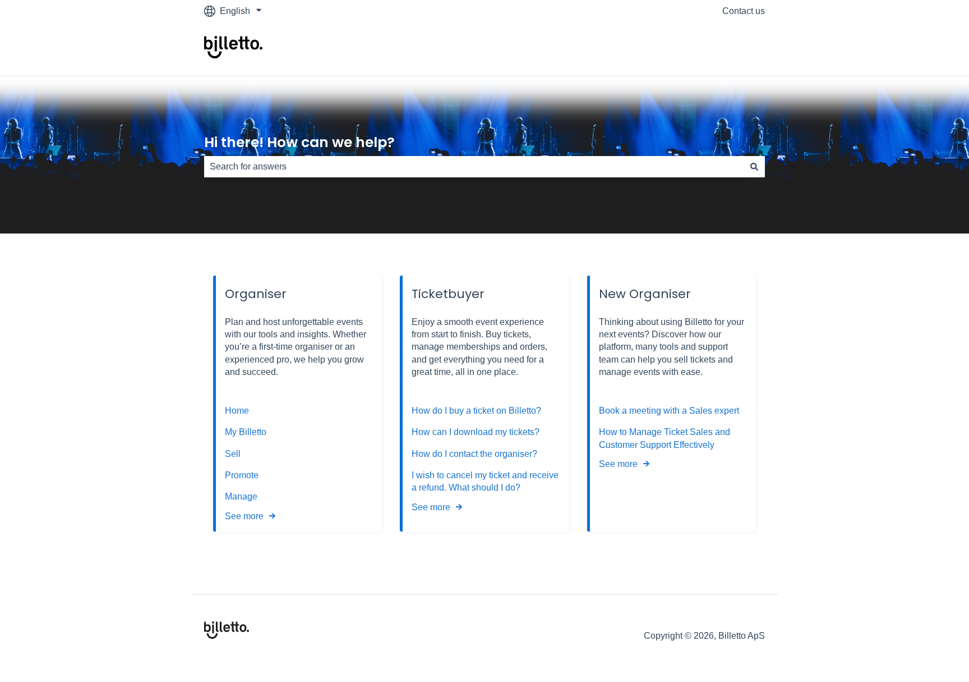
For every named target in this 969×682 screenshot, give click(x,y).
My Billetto (245, 432)
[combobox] (474, 166)
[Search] (754, 166)
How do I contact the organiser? (474, 454)
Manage (241, 496)
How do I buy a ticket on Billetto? (476, 410)
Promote (242, 475)
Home (237, 410)
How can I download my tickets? (475, 432)
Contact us (743, 11)
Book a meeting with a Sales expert (669, 410)
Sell (233, 454)
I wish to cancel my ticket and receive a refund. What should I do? (485, 481)
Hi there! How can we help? (299, 142)
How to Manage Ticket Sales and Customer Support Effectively (664, 438)
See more (244, 516)
